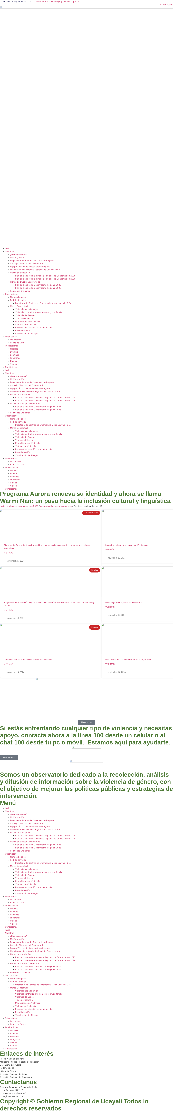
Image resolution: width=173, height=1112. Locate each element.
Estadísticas (11, 336)
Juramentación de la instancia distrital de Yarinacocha (28, 660)
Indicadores (15, 339)
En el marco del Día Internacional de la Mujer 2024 (128, 660)
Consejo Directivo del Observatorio (27, 263)
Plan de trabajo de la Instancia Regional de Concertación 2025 (45, 275)
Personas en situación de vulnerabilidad (34, 327)
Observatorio (11, 294)
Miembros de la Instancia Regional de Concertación (35, 269)
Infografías (15, 358)
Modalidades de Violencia (27, 321)
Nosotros (9, 251)
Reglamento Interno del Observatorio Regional (32, 260)
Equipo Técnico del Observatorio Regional (30, 266)
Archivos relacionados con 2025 (22, 506)
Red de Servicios (18, 300)
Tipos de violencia (24, 318)
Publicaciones (11, 345)
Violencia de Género (25, 315)
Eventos (14, 352)
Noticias (14, 349)
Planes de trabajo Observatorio (25, 282)
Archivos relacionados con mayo (56, 506)
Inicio (7, 248)
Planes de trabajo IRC (20, 272)
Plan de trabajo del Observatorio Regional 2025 (38, 285)
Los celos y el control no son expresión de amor (126, 545)
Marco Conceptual (19, 306)
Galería (13, 361)
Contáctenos (11, 367)
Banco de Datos (17, 342)
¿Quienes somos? (18, 254)
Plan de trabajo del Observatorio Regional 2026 (38, 288)
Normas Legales (18, 297)
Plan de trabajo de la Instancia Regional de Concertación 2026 (45, 278)
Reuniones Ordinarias (20, 291)
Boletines (14, 355)
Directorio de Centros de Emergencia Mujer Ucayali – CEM (43, 303)
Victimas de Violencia (25, 324)
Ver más (8, 553)
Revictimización (22, 330)
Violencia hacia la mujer (26, 309)
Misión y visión (17, 257)
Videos (13, 364)
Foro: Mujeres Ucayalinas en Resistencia (123, 602)
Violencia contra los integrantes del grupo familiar (39, 312)
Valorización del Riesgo (26, 333)
